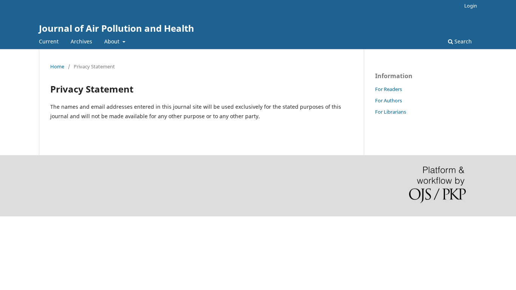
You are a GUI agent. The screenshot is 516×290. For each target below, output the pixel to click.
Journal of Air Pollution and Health (116, 28)
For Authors (388, 100)
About (112, 41)
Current (49, 41)
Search (462, 41)
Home (57, 66)
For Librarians (390, 111)
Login (470, 5)
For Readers (388, 89)
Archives (81, 41)
